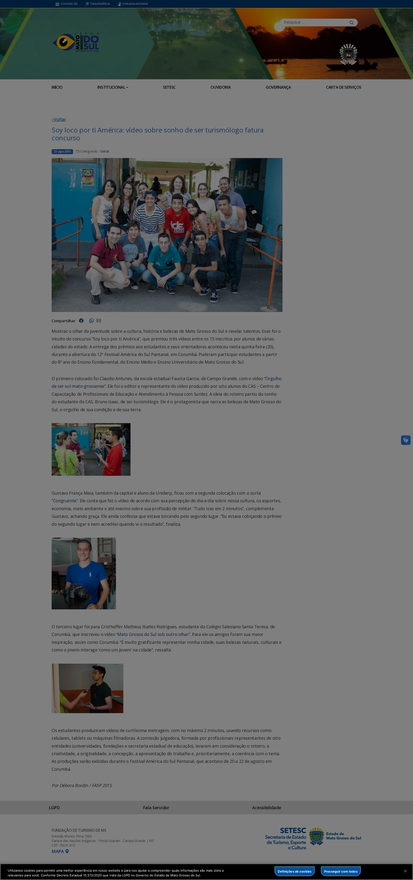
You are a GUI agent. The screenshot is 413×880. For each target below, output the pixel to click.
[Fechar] (405, 871)
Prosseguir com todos (341, 871)
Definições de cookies (294, 871)
